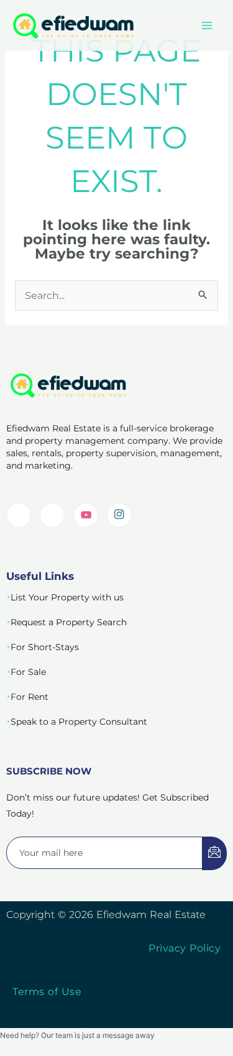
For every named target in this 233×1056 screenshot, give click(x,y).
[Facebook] (52, 515)
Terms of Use (46, 992)
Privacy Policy (184, 948)
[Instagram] (119, 515)
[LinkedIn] (18, 515)
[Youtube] (85, 515)
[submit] (214, 853)
